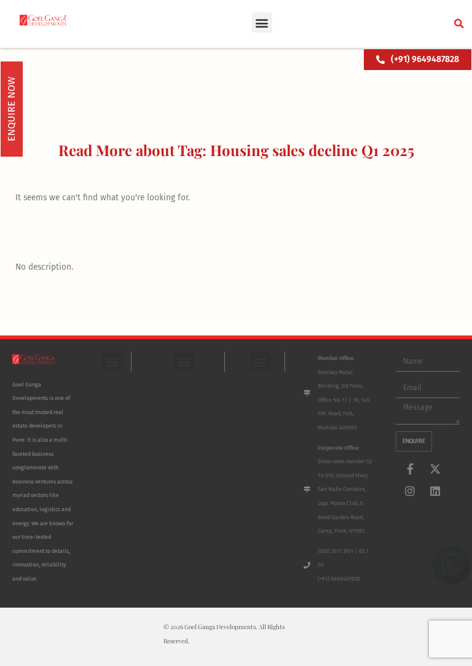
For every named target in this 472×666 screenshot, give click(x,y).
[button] (262, 22)
